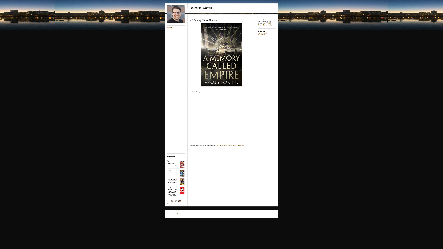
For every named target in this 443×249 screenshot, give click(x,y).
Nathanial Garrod (201, 7)
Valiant (170, 170)
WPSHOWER (199, 213)
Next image (261, 35)
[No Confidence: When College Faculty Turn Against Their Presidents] (182, 193)
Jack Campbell (173, 172)
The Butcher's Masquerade (172, 180)
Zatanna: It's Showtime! (171, 162)
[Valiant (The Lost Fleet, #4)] (182, 177)
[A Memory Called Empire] (221, 54)
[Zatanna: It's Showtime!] (182, 167)
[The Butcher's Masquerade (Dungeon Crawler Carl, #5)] (182, 185)
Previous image (262, 33)
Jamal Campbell (174, 165)
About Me (170, 27)
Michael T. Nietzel (174, 195)
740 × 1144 (266, 23)
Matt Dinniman (173, 182)
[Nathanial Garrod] (176, 22)
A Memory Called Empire (265, 24)
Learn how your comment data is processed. (230, 145)
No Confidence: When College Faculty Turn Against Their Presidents (173, 191)
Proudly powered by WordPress (175, 213)
